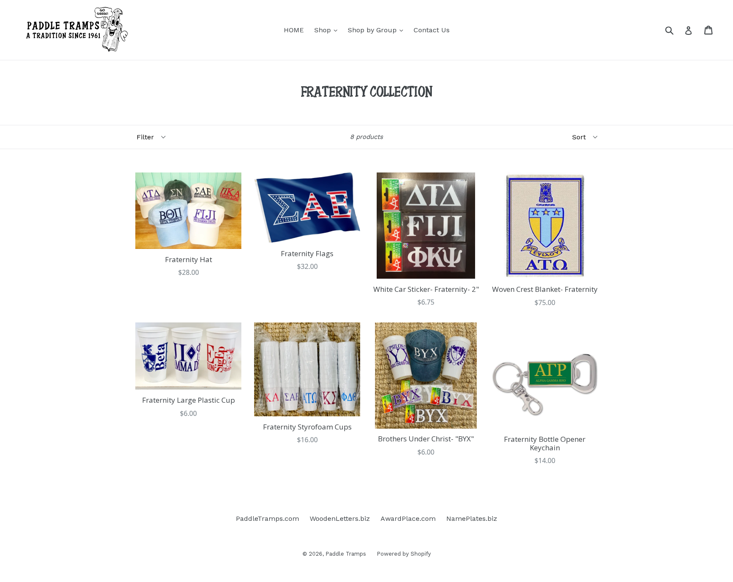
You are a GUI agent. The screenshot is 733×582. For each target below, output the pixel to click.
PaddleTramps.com (267, 518)
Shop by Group (377, 29)
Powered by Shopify (404, 554)
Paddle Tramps (345, 554)
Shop (327, 29)
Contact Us (432, 30)
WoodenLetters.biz (340, 518)
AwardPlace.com (408, 518)
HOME (294, 30)
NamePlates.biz (471, 518)
